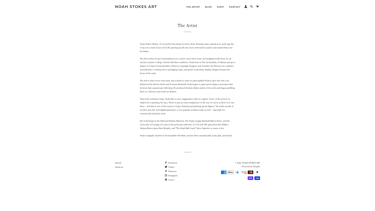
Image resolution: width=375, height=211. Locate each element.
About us (119, 167)
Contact (235, 7)
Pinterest (172, 171)
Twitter (171, 167)
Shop (220, 7)
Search (118, 162)
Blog (208, 7)
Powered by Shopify (251, 166)
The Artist (193, 7)
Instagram (173, 175)
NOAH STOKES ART (136, 6)
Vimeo (171, 179)
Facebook (172, 162)
